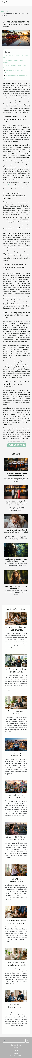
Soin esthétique (16, 1045)
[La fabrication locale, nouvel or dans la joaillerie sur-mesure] (16, 912)
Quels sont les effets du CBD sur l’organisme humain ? (16, 560)
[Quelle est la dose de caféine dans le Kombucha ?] (16, 464)
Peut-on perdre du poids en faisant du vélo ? (16, 587)
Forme (16, 1050)
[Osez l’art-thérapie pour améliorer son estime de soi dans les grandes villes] (16, 786)
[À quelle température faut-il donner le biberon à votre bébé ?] (16, 521)
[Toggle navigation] (4, 3)
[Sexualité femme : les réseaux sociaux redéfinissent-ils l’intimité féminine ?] (16, 828)
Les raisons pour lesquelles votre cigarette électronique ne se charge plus (16, 503)
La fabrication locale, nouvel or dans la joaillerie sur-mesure (16, 923)
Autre (8, 11)
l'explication (11, 185)
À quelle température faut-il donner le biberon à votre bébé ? (16, 532)
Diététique (16, 1048)
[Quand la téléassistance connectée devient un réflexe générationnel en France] (16, 870)
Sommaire (8, 52)
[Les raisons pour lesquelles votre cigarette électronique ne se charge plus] (16, 492)
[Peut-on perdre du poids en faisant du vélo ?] (16, 577)
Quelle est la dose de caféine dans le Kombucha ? (16, 475)
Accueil (3, 11)
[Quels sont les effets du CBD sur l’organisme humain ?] (16, 550)
